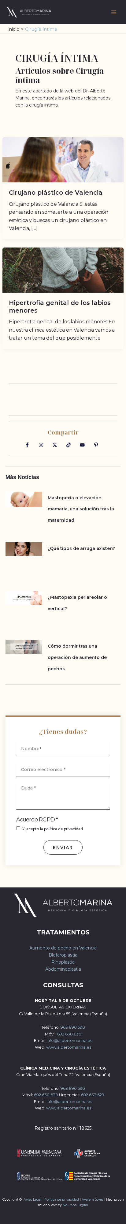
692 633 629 (92, 1094)
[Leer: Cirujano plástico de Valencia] (63, 159)
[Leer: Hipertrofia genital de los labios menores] (63, 269)
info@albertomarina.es (69, 1040)
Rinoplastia (63, 962)
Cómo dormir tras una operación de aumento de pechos (77, 657)
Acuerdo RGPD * (37, 819)
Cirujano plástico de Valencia (55, 192)
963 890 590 (73, 1027)
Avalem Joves (92, 1199)
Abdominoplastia (63, 969)
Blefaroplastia (63, 955)
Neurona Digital (75, 1205)
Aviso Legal (33, 1199)
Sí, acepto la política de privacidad (52, 829)
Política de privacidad (61, 1199)
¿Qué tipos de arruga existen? (81, 548)
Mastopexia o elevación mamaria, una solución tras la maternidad (81, 509)
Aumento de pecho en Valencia (63, 948)
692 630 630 (69, 1033)
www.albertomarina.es (68, 1047)
